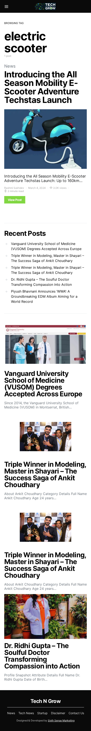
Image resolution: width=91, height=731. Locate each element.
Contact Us (76, 713)
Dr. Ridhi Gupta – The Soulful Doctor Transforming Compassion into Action (41, 282)
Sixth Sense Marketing (61, 720)
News (9, 66)
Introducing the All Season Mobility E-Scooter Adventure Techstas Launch (41, 87)
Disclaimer (58, 713)
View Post (15, 200)
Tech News (26, 713)
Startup (42, 713)
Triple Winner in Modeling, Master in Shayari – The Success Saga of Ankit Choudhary (47, 258)
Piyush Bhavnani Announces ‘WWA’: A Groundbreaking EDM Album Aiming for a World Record (44, 296)
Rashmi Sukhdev (14, 187)
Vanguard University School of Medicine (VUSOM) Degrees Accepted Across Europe (46, 246)
